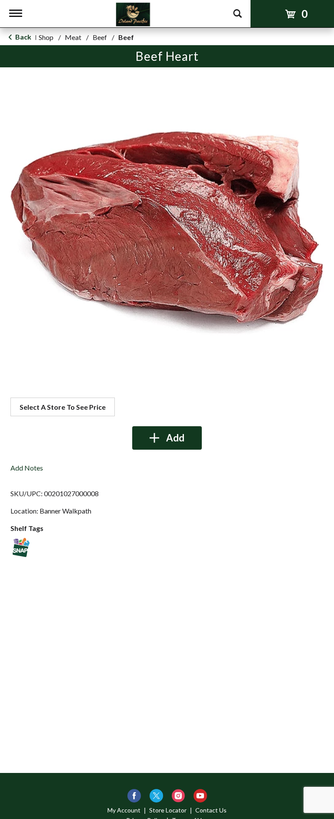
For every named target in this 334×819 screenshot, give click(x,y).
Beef (100, 37)
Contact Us (211, 810)
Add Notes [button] (26, 468)
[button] (167, 438)
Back (22, 37)
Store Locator (168, 810)
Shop (46, 37)
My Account (123, 810)
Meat (73, 37)
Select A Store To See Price (63, 407)
